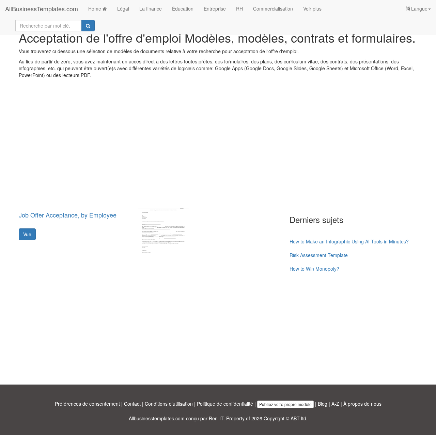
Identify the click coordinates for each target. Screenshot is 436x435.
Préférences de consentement (87, 403)
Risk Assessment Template (319, 255)
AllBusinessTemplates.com (41, 8)
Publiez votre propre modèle (285, 404)
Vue (27, 234)
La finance (150, 8)
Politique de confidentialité (225, 403)
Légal (123, 8)
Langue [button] (418, 8)
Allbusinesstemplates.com (157, 418)
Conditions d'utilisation (169, 403)
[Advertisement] (218, 143)
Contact (132, 403)
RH (239, 8)
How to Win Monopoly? (314, 268)
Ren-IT (216, 418)
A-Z (335, 403)
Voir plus (312, 8)
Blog (322, 403)
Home (95, 8)
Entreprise (215, 8)
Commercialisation (273, 8)
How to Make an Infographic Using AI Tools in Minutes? (349, 241)
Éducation (182, 8)
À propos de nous (362, 403)
